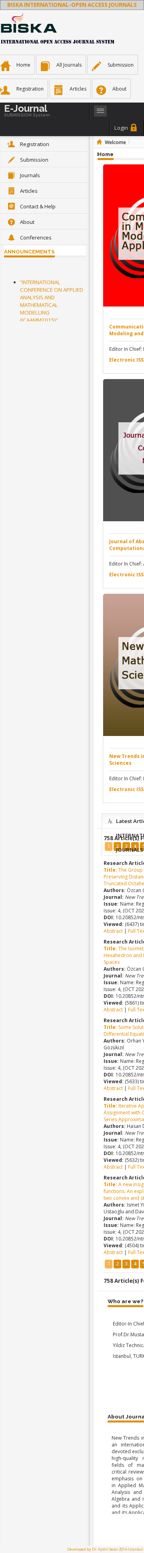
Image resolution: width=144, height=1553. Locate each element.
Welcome (115, 142)
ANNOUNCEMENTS (29, 251)
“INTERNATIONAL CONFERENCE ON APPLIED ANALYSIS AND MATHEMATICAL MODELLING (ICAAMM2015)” (51, 299)
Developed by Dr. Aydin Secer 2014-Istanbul (105, 1549)
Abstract (114, 931)
